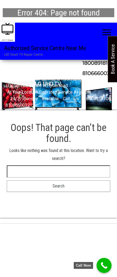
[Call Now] (104, 265)
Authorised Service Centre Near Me (45, 48)
